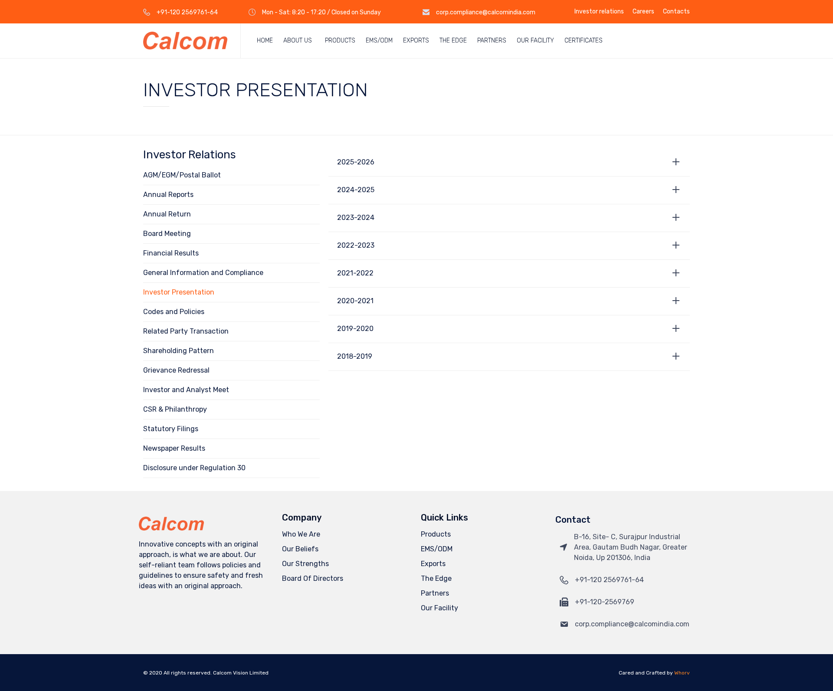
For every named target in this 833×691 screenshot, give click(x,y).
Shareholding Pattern (178, 351)
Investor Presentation (178, 292)
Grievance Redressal (176, 370)
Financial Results (171, 253)
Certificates (583, 40)
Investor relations (599, 12)
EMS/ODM (379, 40)
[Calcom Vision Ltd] (185, 40)
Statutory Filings (170, 429)
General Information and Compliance (203, 273)
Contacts (676, 12)
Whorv (682, 673)
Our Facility (535, 40)
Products (340, 40)
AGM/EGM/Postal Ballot (182, 175)
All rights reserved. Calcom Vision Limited (216, 673)
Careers (643, 12)
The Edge (453, 40)
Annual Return (167, 214)
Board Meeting (167, 233)
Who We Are (301, 534)
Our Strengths (305, 564)
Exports (416, 40)
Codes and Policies (173, 312)
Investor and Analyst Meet (186, 390)
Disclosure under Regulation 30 (194, 468)
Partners (491, 40)
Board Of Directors (312, 578)
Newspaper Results (174, 448)
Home (265, 40)
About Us (297, 40)
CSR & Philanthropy (175, 409)
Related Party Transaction (186, 331)
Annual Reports (168, 194)
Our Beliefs (300, 549)
